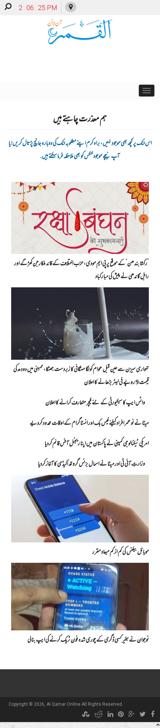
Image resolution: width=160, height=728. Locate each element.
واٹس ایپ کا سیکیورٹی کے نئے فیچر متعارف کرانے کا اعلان (95, 403)
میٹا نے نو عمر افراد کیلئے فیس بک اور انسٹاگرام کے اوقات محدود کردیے (89, 423)
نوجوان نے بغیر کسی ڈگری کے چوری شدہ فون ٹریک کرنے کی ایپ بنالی (88, 640)
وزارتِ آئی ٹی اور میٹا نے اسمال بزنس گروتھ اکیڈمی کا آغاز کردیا (91, 464)
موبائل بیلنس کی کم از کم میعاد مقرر (120, 552)
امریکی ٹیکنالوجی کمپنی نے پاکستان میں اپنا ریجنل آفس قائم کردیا (97, 444)
